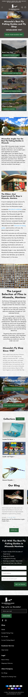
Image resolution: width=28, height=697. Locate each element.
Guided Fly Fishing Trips (11, 55)
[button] (2, 7)
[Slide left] (10, 526)
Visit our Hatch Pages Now (14, 405)
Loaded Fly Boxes (8, 439)
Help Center (4, 650)
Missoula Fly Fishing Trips (8, 676)
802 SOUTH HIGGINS (15, 209)
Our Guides (4, 636)
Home (3, 629)
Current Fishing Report (8, 640)
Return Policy (5, 659)
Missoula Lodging (9, 109)
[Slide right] (17, 526)
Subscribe (6, 616)
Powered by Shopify (15, 694)
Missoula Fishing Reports (14, 389)
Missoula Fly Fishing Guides (12, 91)
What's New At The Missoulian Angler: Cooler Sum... (13, 520)
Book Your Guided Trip (14, 34)
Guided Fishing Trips (7, 633)
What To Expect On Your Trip (12, 73)
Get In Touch (20, 584)
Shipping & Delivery (7, 663)
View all (20, 419)
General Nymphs (8, 480)
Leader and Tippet (8, 456)
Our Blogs (4, 673)
